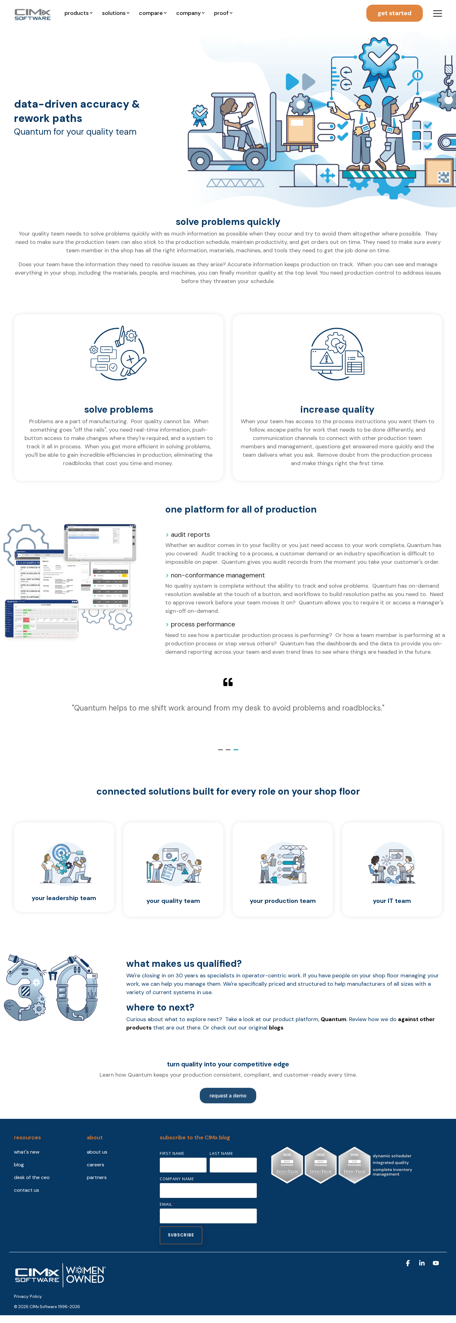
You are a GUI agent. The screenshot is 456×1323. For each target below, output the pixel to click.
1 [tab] (221, 752)
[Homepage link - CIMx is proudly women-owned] (60, 1286)
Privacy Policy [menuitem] (28, 1296)
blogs (276, 1027)
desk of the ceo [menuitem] (32, 1177)
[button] (437, 13)
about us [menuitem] (97, 1152)
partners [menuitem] (97, 1177)
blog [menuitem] (19, 1164)
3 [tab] (237, 752)
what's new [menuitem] (26, 1152)
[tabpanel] (228, 708)
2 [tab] (229, 752)
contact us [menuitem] (26, 1190)
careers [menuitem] (95, 1164)
